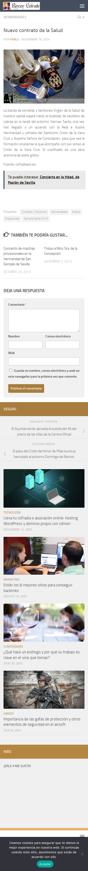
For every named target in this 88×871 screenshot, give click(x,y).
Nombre (14, 336)
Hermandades (15, 17)
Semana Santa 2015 (36, 218)
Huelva (76, 211)
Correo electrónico (58, 336)
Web (11, 353)
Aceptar (45, 864)
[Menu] (82, 6)
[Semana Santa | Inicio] (27, 6)
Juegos (9, 713)
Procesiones (12, 218)
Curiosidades (13, 646)
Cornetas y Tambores (34, 211)
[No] (82, 854)
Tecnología (12, 512)
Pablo (14, 39)
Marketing (11, 579)
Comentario (17, 305)
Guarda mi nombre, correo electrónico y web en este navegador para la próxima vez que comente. (44, 374)
